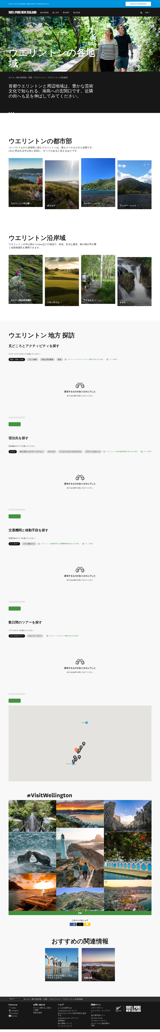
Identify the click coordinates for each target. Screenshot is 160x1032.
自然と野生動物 (47, 359)
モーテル (51, 452)
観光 (59, 359)
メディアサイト (97, 1008)
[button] (44, 13)
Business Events (96, 1018)
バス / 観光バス (29, 544)
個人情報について (65, 1023)
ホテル (12, 452)
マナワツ (84, 723)
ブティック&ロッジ (93, 452)
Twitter (13, 1008)
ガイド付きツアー (16, 636)
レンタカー (14, 544)
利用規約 (61, 1021)
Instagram (14, 1011)
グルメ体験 (32, 359)
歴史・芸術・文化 (16, 359)
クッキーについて (65, 1026)
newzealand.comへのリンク (68, 1018)
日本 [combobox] (147, 13)
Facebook (14, 1013)
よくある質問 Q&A (65, 1008)
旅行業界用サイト (98, 1015)
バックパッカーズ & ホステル (70, 452)
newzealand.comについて (67, 1011)
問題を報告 (37, 1013)
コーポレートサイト (99, 1021)
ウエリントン (71, 764)
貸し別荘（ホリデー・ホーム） (31, 452)
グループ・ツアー (35, 636)
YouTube (14, 1016)
